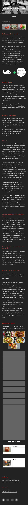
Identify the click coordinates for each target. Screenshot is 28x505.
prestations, (21, 105)
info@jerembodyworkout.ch (9, 492)
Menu (14, 16)
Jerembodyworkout (13, 9)
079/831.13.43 (6, 490)
